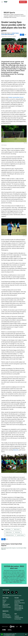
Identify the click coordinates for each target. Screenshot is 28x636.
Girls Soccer (17, 532)
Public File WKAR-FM (19, 607)
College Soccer (9, 532)
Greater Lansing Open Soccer (16, 97)
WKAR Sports (9, 12)
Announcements (6, 614)
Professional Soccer (10, 535)
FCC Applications (18, 609)
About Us (4, 600)
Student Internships (7, 607)
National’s (15, 450)
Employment (5, 605)
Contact (4, 601)
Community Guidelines (19, 600)
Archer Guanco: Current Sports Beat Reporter (10, 33)
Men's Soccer (17, 529)
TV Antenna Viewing (19, 617)
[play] (2, 634)
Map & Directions (6, 604)
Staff (4, 602)
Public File (17, 604)
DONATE (23, 2)
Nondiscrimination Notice (20, 602)
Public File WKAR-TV (19, 605)
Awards (4, 613)
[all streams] (26, 634)
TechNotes (17, 616)
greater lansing (20, 535)
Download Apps (18, 618)
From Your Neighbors (7, 617)
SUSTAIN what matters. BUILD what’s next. (14, 567)
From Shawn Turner (7, 616)
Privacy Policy (17, 601)
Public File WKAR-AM (19, 608)
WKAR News (8, 529)
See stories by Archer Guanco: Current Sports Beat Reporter (13, 548)
